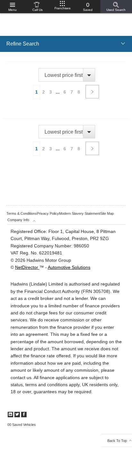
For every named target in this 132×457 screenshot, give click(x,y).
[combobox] (66, 75)
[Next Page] (92, 91)
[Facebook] (24, 414)
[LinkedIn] (10, 414)
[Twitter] (17, 414)
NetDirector (27, 267)
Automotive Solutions (69, 267)
